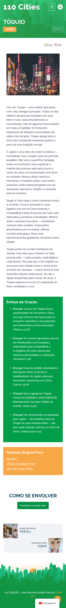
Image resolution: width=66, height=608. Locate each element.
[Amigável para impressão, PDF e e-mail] (53, 46)
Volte (57, 29)
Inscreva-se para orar (33, 505)
